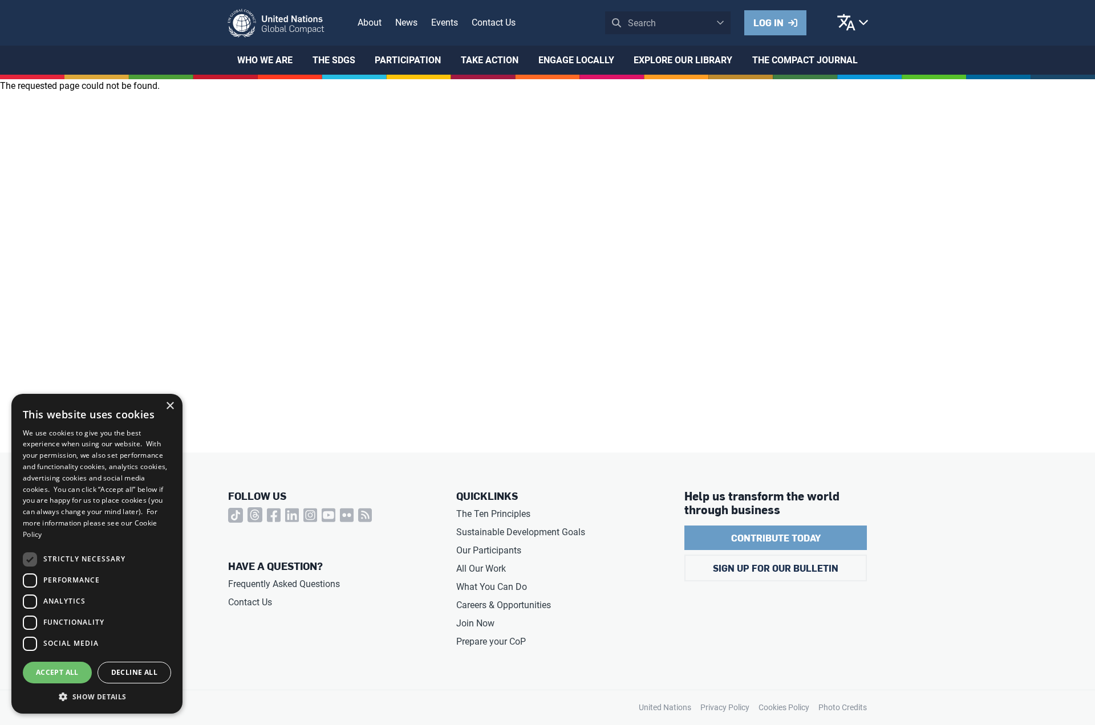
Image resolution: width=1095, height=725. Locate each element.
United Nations (665, 707)
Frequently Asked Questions (284, 584)
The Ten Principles (493, 513)
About (370, 22)
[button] (97, 696)
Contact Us (494, 22)
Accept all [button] (57, 672)
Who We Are (265, 60)
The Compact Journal (805, 60)
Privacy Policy (724, 707)
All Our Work (481, 568)
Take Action (489, 60)
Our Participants (488, 550)
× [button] (169, 406)
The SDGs (334, 60)
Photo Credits (842, 707)
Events (444, 22)
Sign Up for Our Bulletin (775, 568)
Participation (408, 60)
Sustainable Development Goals (520, 532)
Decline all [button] (134, 672)
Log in (768, 22)
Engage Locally (576, 60)
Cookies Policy (784, 707)
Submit (616, 22)
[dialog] (96, 554)
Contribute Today (776, 537)
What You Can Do (491, 586)
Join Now (475, 623)
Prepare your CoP (491, 641)
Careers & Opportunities (503, 605)
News (406, 22)
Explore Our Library (683, 60)
